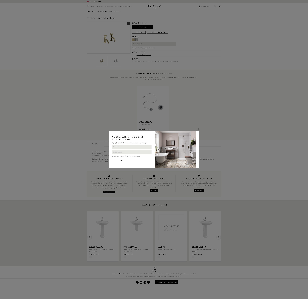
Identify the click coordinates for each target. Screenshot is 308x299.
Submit (122, 160)
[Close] (198, 129)
